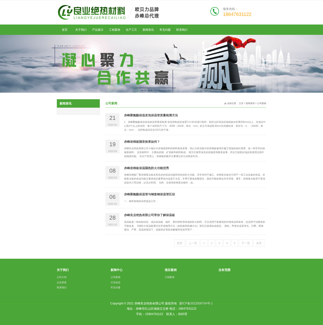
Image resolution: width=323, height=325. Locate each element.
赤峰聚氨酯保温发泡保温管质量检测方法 (151, 115)
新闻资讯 (148, 29)
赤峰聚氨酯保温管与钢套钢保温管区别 (149, 194)
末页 (259, 243)
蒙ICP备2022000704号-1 (196, 303)
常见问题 (165, 29)
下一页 (246, 243)
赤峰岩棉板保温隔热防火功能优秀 (146, 168)
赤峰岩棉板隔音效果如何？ (142, 141)
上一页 (193, 243)
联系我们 (181, 29)
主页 (241, 103)
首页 (179, 243)
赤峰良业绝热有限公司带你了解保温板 (149, 215)
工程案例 (114, 29)
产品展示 (97, 29)
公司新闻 (261, 103)
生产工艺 (131, 29)
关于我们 (81, 29)
